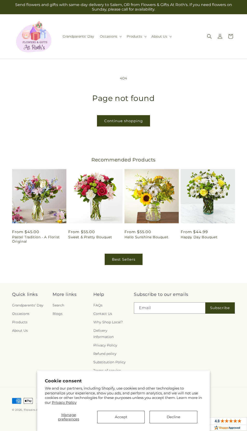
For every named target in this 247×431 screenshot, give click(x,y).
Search (58, 305)
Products (19, 322)
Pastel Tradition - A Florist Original (36, 239)
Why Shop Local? (108, 322)
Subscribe (220, 307)
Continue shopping (123, 121)
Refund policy (105, 353)
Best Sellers (123, 259)
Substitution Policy (109, 362)
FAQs (98, 305)
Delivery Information (103, 333)
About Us (20, 330)
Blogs (57, 314)
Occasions (20, 314)
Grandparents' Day (27, 305)
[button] (110, 36)
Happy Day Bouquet (199, 237)
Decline (173, 417)
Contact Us (102, 314)
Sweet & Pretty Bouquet (90, 237)
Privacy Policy (64, 402)
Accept (121, 417)
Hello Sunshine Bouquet (146, 237)
